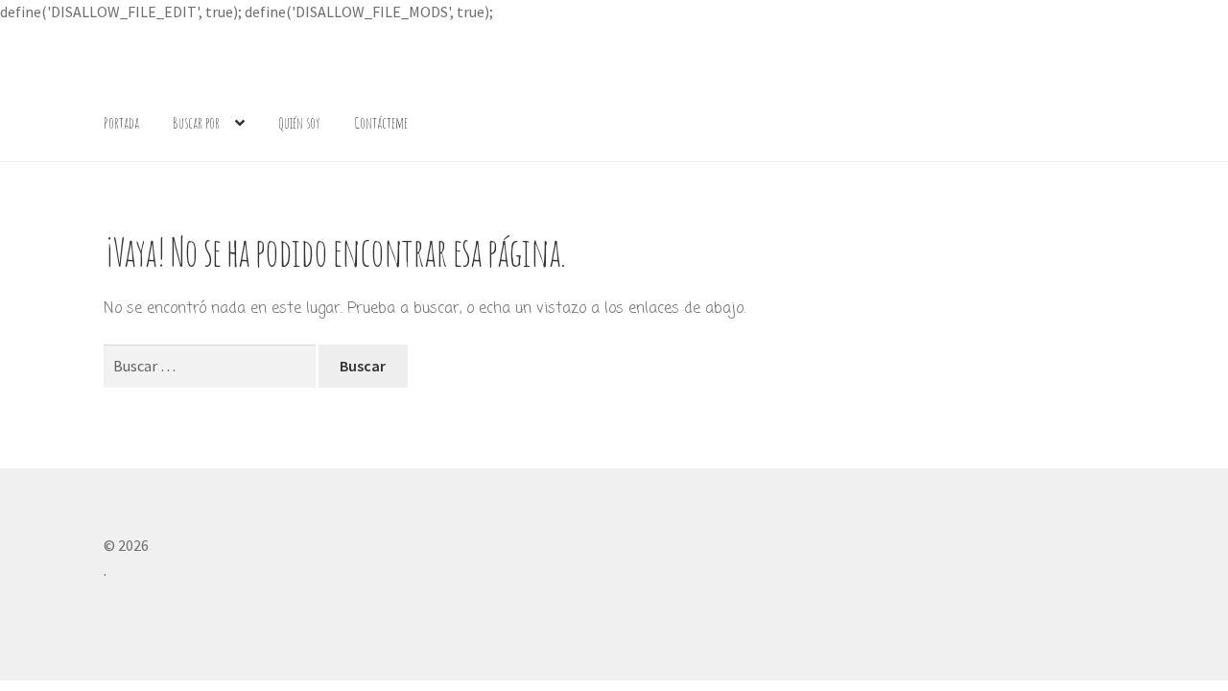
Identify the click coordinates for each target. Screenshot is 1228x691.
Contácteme (381, 122)
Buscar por (196, 122)
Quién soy (299, 122)
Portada (121, 122)
